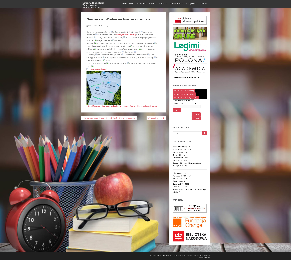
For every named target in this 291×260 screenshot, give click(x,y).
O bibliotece (141, 4)
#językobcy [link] (145, 106)
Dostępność (191, 4)
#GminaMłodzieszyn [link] (94, 106)
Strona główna (128, 4)
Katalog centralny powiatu (184, 94)
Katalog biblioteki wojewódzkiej (186, 98)
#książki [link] (115, 106)
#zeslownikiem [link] (135, 106)
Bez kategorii (105, 26)
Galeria (162, 4)
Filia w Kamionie (175, 4)
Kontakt (204, 4)
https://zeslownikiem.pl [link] (98, 69)
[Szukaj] (204, 133)
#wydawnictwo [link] (124, 106)
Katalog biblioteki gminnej (184, 91)
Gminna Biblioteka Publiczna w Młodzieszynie (93, 3)
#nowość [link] (153, 106)
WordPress (206, 258)
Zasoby (151, 4)
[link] (125, 35)
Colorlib (200, 255)
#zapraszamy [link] (107, 106)
